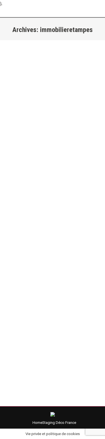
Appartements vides (29, 300)
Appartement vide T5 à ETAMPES (50, 290)
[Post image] (52, 71)
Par (57, 131)
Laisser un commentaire (57, 138)
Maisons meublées (28, 131)
